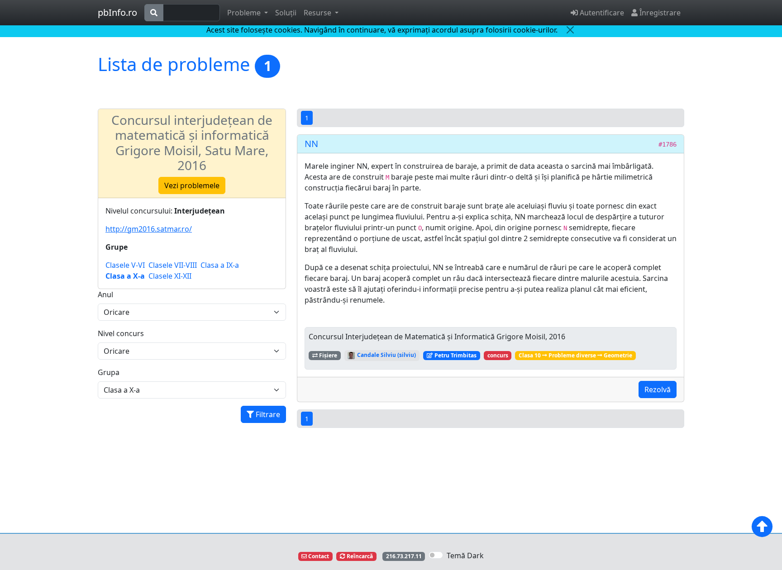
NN (311, 144)
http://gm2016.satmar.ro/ (148, 229)
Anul (105, 294)
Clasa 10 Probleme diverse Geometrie (575, 355)
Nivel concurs (121, 333)
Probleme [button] (244, 13)
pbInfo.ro (117, 12)
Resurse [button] (318, 13)
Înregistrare (659, 13)
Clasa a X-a (125, 276)
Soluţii (285, 13)
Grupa (108, 372)
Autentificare (601, 13)
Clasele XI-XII (169, 276)
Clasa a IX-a (219, 265)
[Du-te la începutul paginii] (762, 526)
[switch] (436, 555)
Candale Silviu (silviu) (386, 355)
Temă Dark (465, 555)
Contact (318, 556)
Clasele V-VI (125, 265)
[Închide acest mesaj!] (570, 29)
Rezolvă (657, 389)
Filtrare (267, 414)
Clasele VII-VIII (172, 265)
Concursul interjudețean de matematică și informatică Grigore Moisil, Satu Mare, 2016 (191, 142)
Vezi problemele (191, 185)
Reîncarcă (359, 556)
